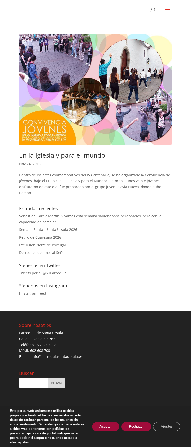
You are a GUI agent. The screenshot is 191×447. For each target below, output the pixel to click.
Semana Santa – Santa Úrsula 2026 (48, 229)
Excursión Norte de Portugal (42, 245)
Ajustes (167, 426)
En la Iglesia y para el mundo (62, 155)
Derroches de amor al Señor (42, 252)
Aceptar (105, 426)
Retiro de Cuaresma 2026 (40, 237)
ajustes (23, 442)
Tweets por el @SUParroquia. (43, 273)
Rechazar (136, 426)
